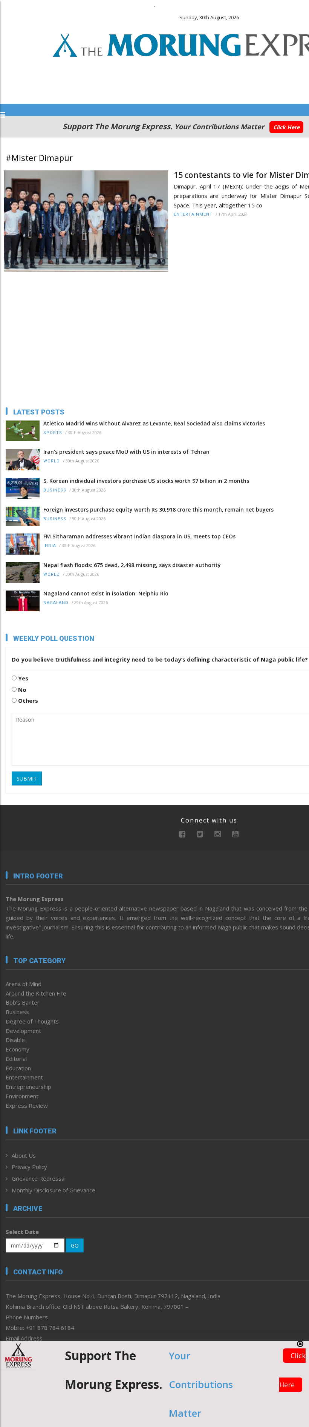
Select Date (22, 1231)
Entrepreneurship (28, 1086)
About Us (24, 1155)
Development (23, 1030)
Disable (15, 1040)
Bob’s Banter (23, 1002)
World (51, 461)
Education (18, 1068)
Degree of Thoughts (32, 1021)
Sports (52, 432)
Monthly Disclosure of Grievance (53, 1190)
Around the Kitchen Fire (36, 993)
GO (75, 1245)
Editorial (16, 1058)
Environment (22, 1096)
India (49, 545)
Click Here (286, 127)
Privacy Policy (29, 1166)
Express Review (27, 1105)
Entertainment (193, 214)
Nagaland (56, 602)
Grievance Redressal (39, 1178)
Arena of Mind (23, 984)
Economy (17, 1049)
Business (54, 490)
